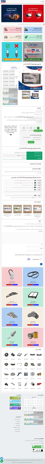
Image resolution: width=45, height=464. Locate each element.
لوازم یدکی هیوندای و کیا (37, 24)
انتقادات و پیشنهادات (16, 427)
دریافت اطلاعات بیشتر (36, 139)
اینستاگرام (23, 462)
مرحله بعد (31, 142)
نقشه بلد (16, 408)
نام (41, 244)
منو (41, 1)
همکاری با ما (18, 421)
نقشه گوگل (16, 398)
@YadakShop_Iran (12, 103)
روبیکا (5, 92)
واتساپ (27, 462)
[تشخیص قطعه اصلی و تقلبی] (12, 52)
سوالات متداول (17, 429)
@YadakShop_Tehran (13, 98)
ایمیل (41, 248)
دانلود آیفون (38, 450)
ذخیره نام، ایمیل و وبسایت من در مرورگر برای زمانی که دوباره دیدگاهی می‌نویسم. (28, 254)
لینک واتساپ (6, 98)
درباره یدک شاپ (17, 419)
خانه (42, 24)
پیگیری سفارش (17, 431)
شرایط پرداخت (17, 423)
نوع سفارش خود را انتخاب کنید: (35, 135)
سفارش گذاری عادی (26, 137)
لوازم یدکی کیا (8, 460)
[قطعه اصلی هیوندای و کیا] (33, 13)
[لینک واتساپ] (1, 461)
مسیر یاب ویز (15, 401)
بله (29, 414)
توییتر (19, 462)
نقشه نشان (16, 404)
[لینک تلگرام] (1, 458)
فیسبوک (15, 462)
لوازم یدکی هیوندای (15, 460)
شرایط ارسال (18, 425)
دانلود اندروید (38, 447)
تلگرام (31, 462)
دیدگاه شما (40, 231)
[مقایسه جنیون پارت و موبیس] (33, 52)
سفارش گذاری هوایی (36, 137)
